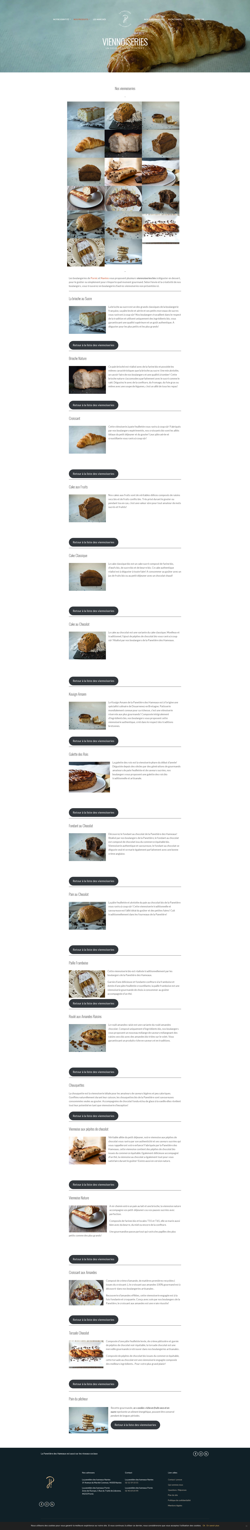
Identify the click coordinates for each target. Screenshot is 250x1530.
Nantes (105, 278)
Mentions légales (175, 1505)
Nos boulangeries (153, 19)
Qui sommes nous (175, 1485)
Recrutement (175, 19)
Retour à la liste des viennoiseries (93, 345)
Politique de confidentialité (179, 1500)
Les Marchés (99, 19)
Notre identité (61, 19)
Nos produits (81, 19)
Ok (204, 1525)
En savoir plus (213, 1525)
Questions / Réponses (177, 1490)
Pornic (94, 278)
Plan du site (173, 1495)
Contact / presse (195, 19)
